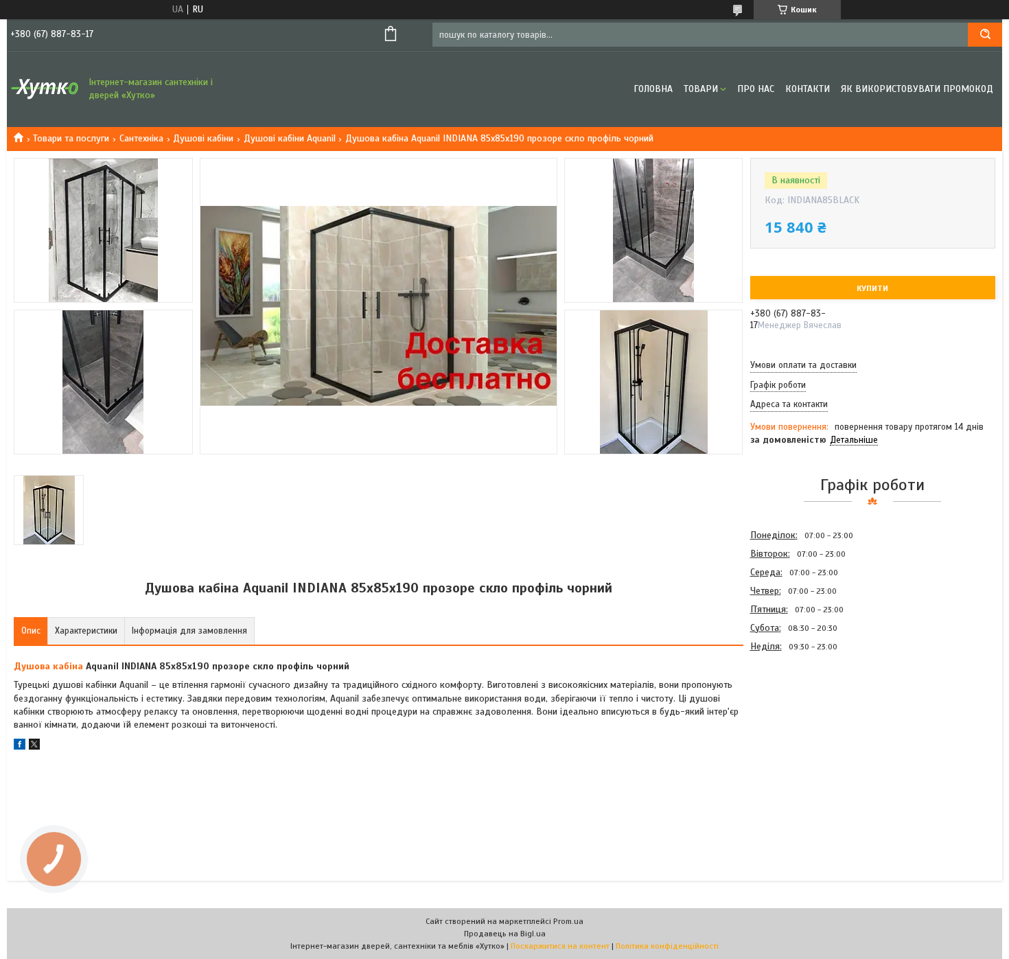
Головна (653, 89)
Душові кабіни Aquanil (290, 138)
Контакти (807, 89)
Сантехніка (141, 138)
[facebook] (19, 746)
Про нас (755, 89)
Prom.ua (568, 921)
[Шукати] (985, 35)
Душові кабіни (203, 138)
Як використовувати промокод (917, 89)
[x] (34, 746)
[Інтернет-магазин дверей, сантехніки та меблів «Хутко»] (44, 89)
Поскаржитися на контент (560, 946)
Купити (872, 288)
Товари (701, 89)
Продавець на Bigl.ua (505, 933)
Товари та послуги (71, 138)
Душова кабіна (48, 666)
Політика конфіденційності (667, 946)
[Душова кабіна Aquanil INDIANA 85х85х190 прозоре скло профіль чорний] (799, 729)
